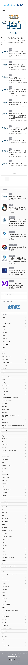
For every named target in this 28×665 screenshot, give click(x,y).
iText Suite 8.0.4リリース (16, 140)
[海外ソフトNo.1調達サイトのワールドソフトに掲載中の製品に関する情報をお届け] (14, 5)
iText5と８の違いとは (15, 163)
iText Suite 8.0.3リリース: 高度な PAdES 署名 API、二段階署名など (17, 152)
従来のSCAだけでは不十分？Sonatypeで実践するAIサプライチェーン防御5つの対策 (17, 272)
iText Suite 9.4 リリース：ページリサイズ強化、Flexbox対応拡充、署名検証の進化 (18, 78)
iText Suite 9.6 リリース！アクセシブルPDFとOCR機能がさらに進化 (18, 66)
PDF (24, 55)
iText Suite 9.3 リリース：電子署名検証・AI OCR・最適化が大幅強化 (18, 91)
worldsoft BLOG (14, 656)
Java (21, 55)
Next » (14, 173)
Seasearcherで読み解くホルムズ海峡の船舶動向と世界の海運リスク (18, 236)
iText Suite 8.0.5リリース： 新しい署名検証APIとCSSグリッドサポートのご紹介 (18, 129)
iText (19, 55)
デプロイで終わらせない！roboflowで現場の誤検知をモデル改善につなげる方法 (18, 285)
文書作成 (24, 69)
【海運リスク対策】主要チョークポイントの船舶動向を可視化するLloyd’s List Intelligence (17, 259)
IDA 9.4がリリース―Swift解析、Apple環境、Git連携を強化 (17, 209)
